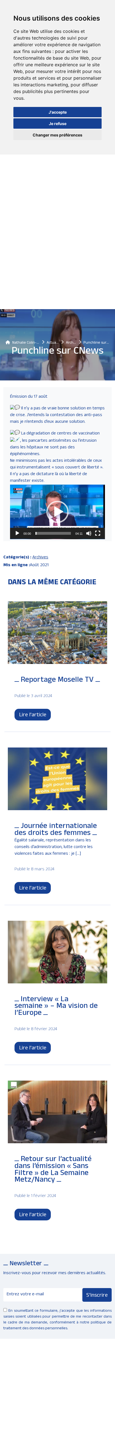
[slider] (53, 533)
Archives (40, 557)
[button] (57, 512)
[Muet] (89, 533)
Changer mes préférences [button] (57, 135)
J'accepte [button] (58, 112)
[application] (57, 512)
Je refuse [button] (57, 123)
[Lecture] (17, 533)
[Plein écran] (97, 533)
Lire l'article (32, 715)
